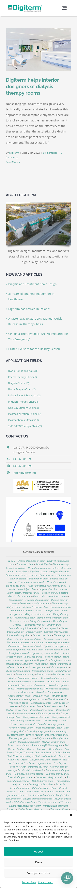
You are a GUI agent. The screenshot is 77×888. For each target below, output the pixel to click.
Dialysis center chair (30, 706)
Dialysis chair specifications (39, 791)
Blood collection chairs (18, 671)
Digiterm (14, 152)
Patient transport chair (44, 788)
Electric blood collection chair (34, 603)
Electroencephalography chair (25, 805)
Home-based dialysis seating (28, 773)
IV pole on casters (39, 571)
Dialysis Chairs (18, 383)
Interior (53, 152)
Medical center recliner (41, 710)
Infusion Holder (18, 766)
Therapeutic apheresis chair (21, 642)
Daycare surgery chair (56, 734)
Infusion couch (59, 695)
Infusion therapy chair (18, 635)
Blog (45, 152)
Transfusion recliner (40, 702)
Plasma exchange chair (56, 639)
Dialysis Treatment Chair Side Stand (33, 752)
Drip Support (61, 763)
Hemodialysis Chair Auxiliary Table (38, 756)
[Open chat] (67, 878)
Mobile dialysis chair (42, 781)
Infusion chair (54, 624)
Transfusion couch (18, 702)
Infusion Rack (45, 763)
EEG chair (64, 802)
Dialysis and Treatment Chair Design (32, 284)
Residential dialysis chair (31, 770)
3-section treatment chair (31, 582)
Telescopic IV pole (59, 809)
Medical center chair (16, 710)
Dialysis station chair (29, 741)
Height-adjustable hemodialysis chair (47, 585)
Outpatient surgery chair (49, 727)
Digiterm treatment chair (35, 607)
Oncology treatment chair (28, 639)
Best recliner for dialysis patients (37, 795)
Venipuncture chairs (42, 671)
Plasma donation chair (57, 649)
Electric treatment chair (27, 592)
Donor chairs (43, 674)
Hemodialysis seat (26, 713)
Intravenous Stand (38, 766)
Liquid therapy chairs (35, 667)
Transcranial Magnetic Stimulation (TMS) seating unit (35, 745)
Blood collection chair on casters (50, 596)
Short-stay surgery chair (21, 738)
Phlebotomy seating (28, 678)
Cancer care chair (42, 635)
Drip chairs (43, 660)
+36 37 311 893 (22, 466)
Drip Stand (13, 763)
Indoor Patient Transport (24, 395)
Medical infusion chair (53, 741)
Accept (38, 851)
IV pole (11, 560)
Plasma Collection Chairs (24, 414)
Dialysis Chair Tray (37, 749)
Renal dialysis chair (25, 617)
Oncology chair (34, 631)
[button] (71, 815)
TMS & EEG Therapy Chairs (25, 426)
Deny (38, 862)
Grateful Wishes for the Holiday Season (34, 349)
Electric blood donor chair (31, 560)
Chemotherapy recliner (56, 631)
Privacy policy (45, 882)
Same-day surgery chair (39, 731)
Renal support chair (34, 624)
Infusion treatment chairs (19, 663)
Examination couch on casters (26, 610)
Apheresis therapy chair (56, 646)
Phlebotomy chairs (59, 667)
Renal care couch (18, 699)
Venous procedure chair (23, 724)
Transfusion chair (57, 699)
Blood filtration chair (19, 653)
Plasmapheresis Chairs (23, 420)
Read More (12, 162)
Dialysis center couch (54, 706)
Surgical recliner (34, 734)
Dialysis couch (55, 692)
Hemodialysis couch (48, 713)
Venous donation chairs (53, 678)
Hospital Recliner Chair (21, 727)
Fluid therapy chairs (45, 663)
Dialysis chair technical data (37, 798)
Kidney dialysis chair (40, 621)
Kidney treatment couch (29, 720)
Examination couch (61, 607)
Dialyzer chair (43, 738)
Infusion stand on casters (54, 592)
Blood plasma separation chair (54, 642)
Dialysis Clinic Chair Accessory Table (48, 759)
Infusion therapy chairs (57, 656)
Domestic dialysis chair (57, 773)
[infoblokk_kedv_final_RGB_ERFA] (38, 498)
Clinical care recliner (24, 802)
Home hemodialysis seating (50, 777)
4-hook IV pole (43, 564)
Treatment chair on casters (41, 575)
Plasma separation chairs (30, 688)
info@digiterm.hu (24, 473)
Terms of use (29, 882)
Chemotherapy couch (19, 695)
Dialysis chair (16, 600)
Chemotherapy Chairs (22, 377)
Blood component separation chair (24, 649)
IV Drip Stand (28, 763)
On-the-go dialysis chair (40, 784)
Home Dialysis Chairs (22, 389)
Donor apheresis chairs (33, 692)
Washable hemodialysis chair (33, 809)
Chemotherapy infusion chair (24, 628)
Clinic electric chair (47, 802)
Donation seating (25, 674)
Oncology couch (41, 695)
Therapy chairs (52, 610)
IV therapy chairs (33, 656)
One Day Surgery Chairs (23, 407)
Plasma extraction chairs (48, 681)
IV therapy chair (50, 628)
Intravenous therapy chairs (20, 660)
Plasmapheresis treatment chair (25, 646)
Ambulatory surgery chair (51, 724)
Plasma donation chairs (20, 681)
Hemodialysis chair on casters (43, 568)
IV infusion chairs (60, 660)
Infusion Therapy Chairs (24, 401)
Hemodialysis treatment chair (52, 617)
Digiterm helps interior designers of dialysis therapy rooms (32, 86)
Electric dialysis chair (55, 720)
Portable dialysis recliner (20, 777)
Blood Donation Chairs (23, 371)
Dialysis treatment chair (37, 614)
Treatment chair (24, 564)
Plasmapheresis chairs (46, 685)
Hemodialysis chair (57, 582)
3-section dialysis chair (37, 600)
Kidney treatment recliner (36, 717)
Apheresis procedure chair (45, 653)
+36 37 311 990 (22, 459)
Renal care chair (18, 621)
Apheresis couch (37, 699)
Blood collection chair (19, 596)
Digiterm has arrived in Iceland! (29, 309)
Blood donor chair (38, 578)
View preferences (38, 873)
